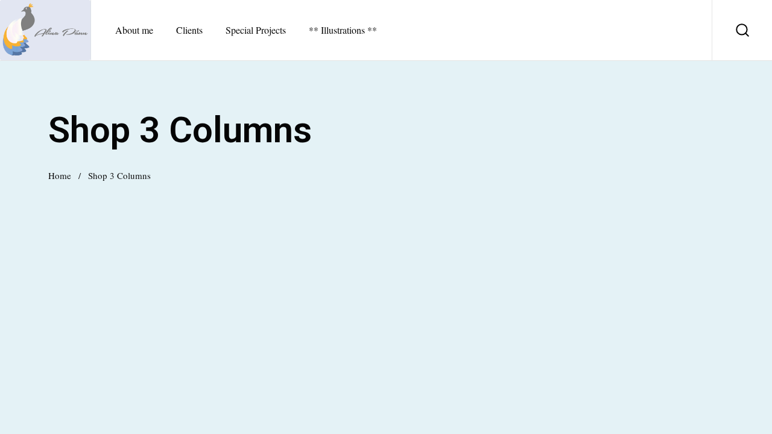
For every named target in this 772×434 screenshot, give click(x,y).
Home (59, 175)
